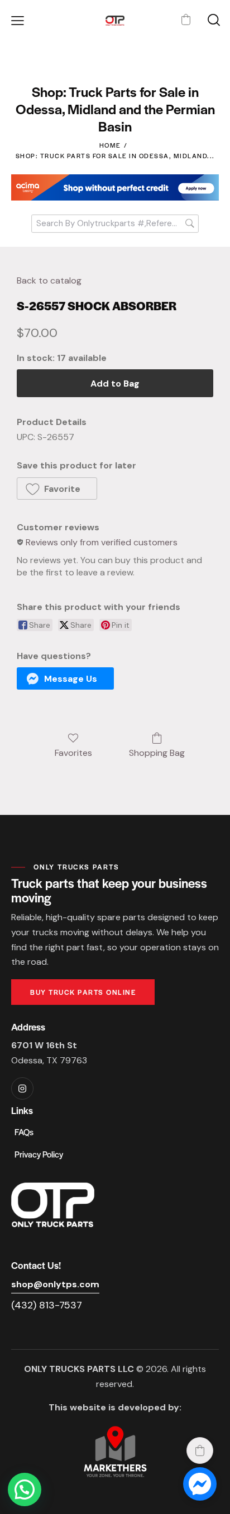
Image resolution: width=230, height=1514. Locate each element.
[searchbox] (115, 223)
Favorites (73, 752)
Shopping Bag (157, 752)
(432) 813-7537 (46, 1305)
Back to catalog (49, 280)
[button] (17, 20)
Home (110, 144)
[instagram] (22, 1088)
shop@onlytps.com (55, 1284)
